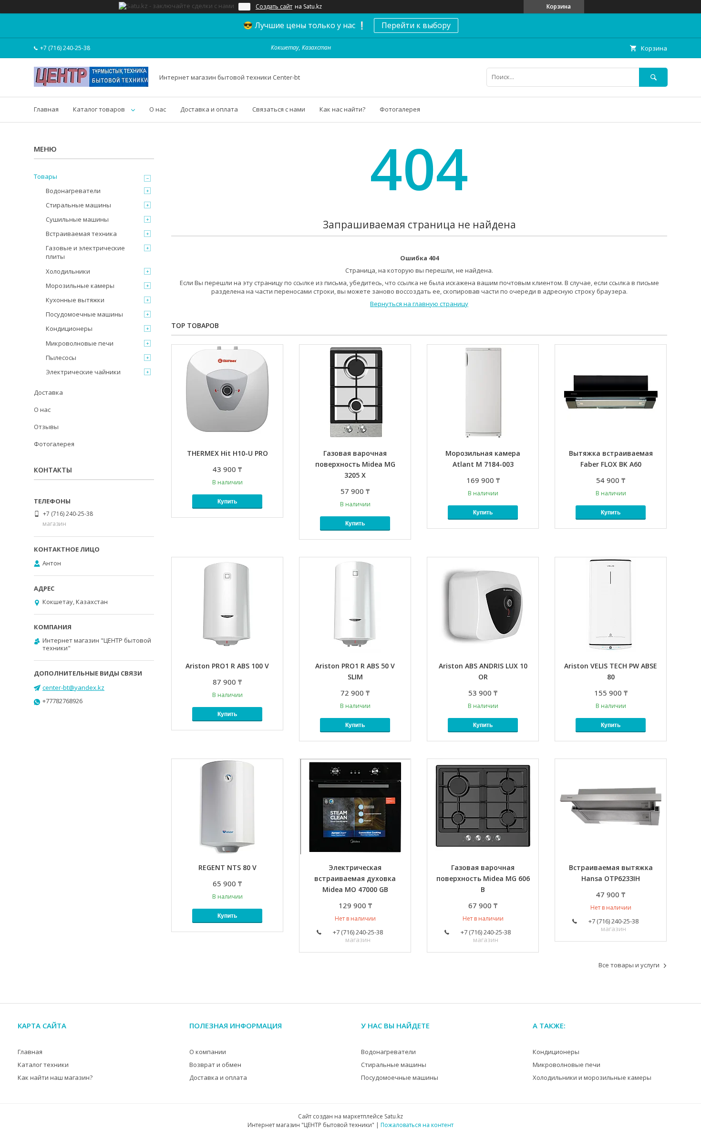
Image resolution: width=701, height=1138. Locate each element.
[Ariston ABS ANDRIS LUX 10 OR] (482, 605)
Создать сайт (274, 6)
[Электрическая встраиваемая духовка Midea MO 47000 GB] (355, 806)
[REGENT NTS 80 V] (227, 806)
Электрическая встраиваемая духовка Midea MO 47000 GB (355, 878)
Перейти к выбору (416, 25)
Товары (45, 176)
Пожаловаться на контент (417, 1125)
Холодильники (68, 271)
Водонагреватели (73, 190)
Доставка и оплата (209, 109)
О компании (207, 1051)
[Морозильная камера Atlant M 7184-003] (482, 392)
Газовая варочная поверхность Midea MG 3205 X (355, 464)
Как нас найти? (342, 109)
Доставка (48, 392)
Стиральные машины (78, 205)
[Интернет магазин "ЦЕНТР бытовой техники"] (91, 84)
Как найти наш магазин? (55, 1077)
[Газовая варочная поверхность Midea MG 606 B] (482, 806)
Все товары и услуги (629, 965)
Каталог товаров (99, 109)
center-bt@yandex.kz (73, 687)
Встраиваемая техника (81, 233)
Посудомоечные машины (84, 314)
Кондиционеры (69, 328)
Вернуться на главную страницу (419, 303)
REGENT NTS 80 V (227, 867)
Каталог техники (43, 1064)
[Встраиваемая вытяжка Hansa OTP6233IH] (610, 806)
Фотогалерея (400, 109)
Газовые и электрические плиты (85, 252)
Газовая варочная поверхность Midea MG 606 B (483, 878)
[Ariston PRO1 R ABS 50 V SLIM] (355, 605)
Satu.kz (393, 1116)
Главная (46, 109)
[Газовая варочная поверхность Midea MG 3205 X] (355, 392)
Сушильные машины (77, 219)
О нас (157, 109)
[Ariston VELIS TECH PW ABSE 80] (610, 605)
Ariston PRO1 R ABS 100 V (227, 665)
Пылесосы (61, 357)
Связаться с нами (278, 109)
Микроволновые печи (79, 343)
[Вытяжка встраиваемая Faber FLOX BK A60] (610, 392)
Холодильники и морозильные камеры (592, 1077)
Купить (227, 501)
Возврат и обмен (215, 1064)
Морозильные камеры (80, 285)
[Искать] (653, 77)
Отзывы (46, 426)
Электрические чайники (83, 372)
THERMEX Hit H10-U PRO (227, 453)
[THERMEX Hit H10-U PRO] (227, 392)
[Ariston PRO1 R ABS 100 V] (227, 605)
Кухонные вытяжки (75, 300)
